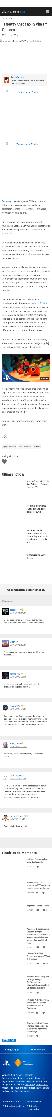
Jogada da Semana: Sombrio (38, 905)
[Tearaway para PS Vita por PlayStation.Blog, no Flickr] (26, 92)
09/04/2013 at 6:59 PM (18, 709)
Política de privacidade (13, 1106)
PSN (31, 201)
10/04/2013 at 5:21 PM (18, 778)
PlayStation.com (11, 1101)
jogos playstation (9, 447)
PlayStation (16, 11)
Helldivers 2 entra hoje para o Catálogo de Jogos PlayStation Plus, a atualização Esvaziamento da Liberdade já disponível (38, 982)
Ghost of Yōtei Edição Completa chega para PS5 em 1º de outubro (38, 956)
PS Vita (43, 303)
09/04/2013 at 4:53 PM (18, 645)
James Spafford (18, 77)
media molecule (25, 447)
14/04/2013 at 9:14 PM (17, 819)
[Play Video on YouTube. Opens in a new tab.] (44, 378)
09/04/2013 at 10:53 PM (18, 746)
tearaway (37, 447)
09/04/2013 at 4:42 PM (18, 613)
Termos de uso (34, 1101)
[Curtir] (38, 866)
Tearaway (6, 201)
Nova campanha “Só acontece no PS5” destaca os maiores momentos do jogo (38, 885)
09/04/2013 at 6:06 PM (18, 677)
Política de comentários (33, 1107)
